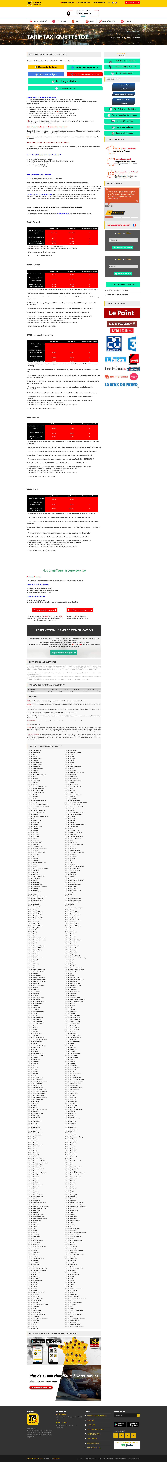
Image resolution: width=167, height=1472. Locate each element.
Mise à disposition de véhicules (124, 114)
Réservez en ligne (47, 74)
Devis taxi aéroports (86, 67)
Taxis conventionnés (67, 88)
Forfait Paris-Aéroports (96, 1416)
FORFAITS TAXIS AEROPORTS (124, 284)
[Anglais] (116, 2)
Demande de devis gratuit (117, 295)
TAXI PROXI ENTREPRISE (124, 108)
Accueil (113, 38)
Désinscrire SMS (92, 1443)
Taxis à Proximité (39, 21)
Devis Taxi (90, 1420)
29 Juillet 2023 (61, 1423)
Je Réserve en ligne (79, 610)
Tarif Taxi (121, 38)
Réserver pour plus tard (117, 290)
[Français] (113, 2)
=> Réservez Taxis (133, 2)
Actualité (91, 1425)
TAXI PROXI (56, 1458)
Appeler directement (62, 652)
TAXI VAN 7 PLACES (124, 121)
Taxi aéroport (92, 1438)
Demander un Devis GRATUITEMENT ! (40, 256)
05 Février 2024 (61, 1414)
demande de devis (44, 100)
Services (127, 21)
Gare (91, 21)
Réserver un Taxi (93, 1434)
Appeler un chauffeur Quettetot (86, 74)
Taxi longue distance (67, 81)
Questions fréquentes (124, 133)
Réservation (60, 21)
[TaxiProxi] (33, 1424)
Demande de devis (47, 67)
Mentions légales (33, 1458)
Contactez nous (93, 1448)
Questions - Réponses (105, 1458)
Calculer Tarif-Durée (95, 1429)
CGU (41, 1458)
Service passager (133, 38)
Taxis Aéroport (108, 21)
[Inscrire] (138, 1415)
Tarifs (77, 21)
